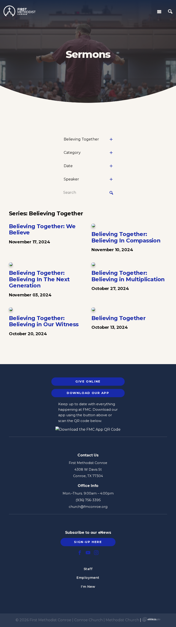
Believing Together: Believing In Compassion (125, 237)
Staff (88, 569)
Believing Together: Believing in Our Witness (44, 321)
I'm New (88, 587)
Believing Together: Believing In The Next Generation (39, 279)
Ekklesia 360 (151, 619)
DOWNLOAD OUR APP (88, 393)
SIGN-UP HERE (88, 542)
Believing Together (118, 318)
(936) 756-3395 (88, 500)
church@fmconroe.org (88, 507)
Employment (88, 578)
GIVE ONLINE (87, 381)
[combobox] (88, 139)
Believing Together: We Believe (42, 229)
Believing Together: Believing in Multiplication (128, 276)
